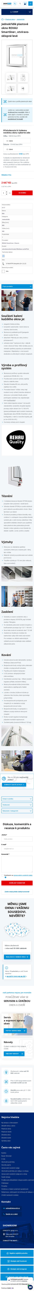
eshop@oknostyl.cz (13, 1208)
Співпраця (4, 1183)
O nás (3, 1159)
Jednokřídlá (20, 19)
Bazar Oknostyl (6, 1156)
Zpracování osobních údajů (10, 1168)
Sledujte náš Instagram (18, 1269)
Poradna (4, 1186)
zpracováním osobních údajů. (23, 875)
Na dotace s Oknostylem (9, 1123)
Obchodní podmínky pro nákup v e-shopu (15, 1171)
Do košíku (22, 193)
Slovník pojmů (6, 1165)
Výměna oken (5, 1141)
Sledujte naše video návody (18, 1277)
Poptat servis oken (13, 1031)
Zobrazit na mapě (10, 1241)
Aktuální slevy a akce (8, 1126)
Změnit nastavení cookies (9, 1195)
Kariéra (3, 1153)
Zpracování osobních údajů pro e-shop (14, 1174)
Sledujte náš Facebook (18, 1261)
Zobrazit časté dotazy (13, 785)
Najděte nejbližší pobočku (18, 1253)
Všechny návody (12, 1054)
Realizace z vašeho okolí (16, 957)
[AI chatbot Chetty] (30, 1287)
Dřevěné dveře (6, 1138)
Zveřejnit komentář (17, 883)
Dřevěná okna (5, 1135)
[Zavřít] (31, 1279)
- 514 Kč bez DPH (12, 144)
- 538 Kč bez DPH (12, 136)
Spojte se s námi (12, 1214)
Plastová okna (10, 19)
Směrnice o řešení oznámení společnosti (14, 1189)
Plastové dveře (6, 1132)
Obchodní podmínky (8, 1162)
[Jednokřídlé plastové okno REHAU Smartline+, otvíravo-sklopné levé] (17, 55)
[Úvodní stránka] (2, 19)
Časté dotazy (5, 1177)
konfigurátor (11, 400)
